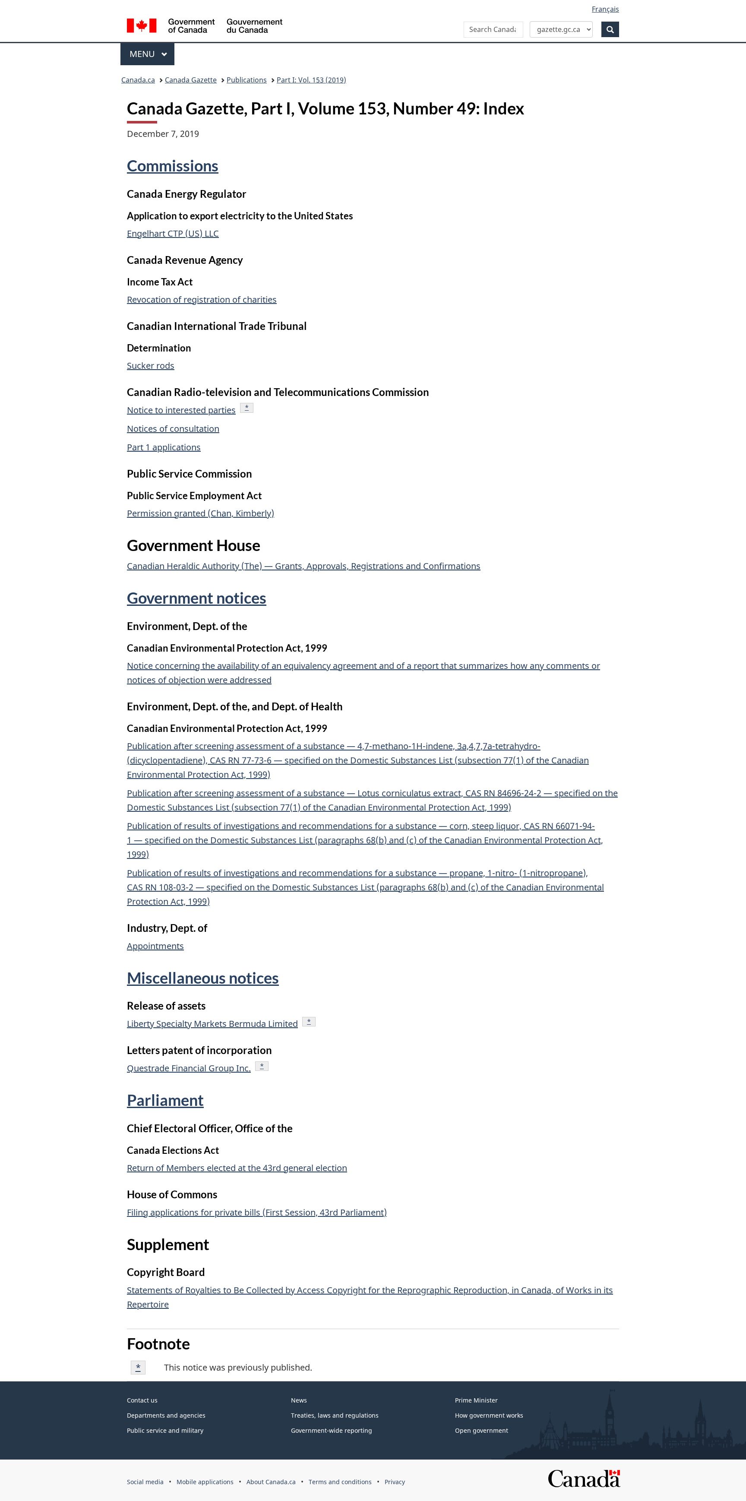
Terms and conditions (340, 1482)
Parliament (165, 1099)
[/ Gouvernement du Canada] (204, 27)
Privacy (395, 1482)
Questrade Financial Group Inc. (189, 1068)
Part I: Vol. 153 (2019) (311, 80)
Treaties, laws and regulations (335, 1415)
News (299, 1400)
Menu (143, 54)
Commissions (172, 165)
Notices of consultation (173, 428)
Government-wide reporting (331, 1430)
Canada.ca (138, 80)
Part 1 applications (164, 447)
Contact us (142, 1400)
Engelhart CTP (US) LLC (173, 233)
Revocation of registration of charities (202, 299)
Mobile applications (205, 1482)
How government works (489, 1415)
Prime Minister (476, 1400)
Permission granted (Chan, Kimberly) (200, 513)
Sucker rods (150, 365)
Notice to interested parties (181, 410)
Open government (481, 1430)
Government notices (196, 597)
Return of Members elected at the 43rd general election (237, 1168)
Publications (247, 80)
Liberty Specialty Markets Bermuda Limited (212, 1023)
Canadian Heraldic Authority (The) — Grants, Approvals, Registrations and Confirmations (303, 566)
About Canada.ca (271, 1482)
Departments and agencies (166, 1415)
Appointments (155, 946)
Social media (145, 1482)
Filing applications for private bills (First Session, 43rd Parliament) (257, 1212)
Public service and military (165, 1430)
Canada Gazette (191, 80)
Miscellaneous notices (203, 977)
